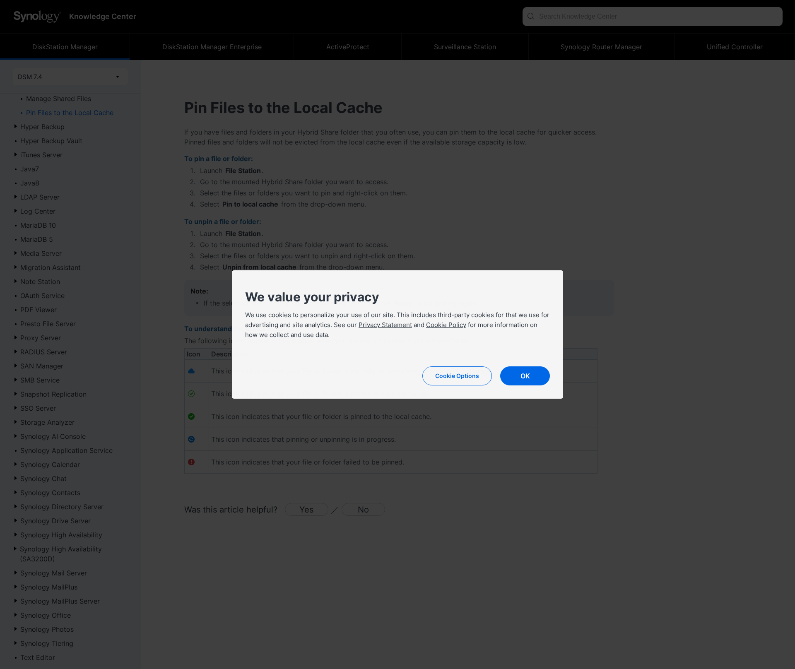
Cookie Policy (446, 325)
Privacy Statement (385, 325)
